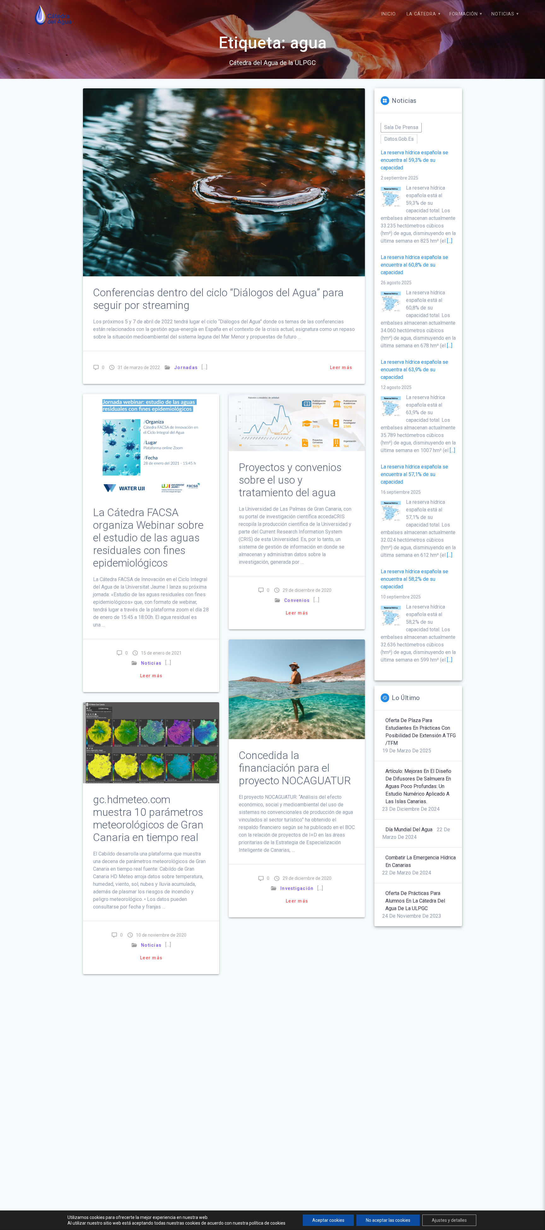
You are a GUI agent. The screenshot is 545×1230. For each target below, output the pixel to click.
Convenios (297, 600)
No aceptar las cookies (388, 1220)
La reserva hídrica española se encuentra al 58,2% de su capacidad (414, 579)
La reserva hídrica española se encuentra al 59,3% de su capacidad (414, 160)
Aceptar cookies (328, 1220)
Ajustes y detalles (449, 1220)
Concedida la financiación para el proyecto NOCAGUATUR (295, 768)
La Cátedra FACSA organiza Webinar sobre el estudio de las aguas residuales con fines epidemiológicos (148, 537)
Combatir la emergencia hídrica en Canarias (420, 861)
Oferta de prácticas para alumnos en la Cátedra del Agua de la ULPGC (415, 900)
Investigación (297, 888)
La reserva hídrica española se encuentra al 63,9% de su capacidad (414, 369)
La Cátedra (421, 14)
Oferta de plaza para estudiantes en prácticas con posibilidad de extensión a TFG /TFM (420, 731)
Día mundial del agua (408, 830)
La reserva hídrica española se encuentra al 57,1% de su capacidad (414, 474)
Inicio (388, 14)
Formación (463, 14)
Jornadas (186, 367)
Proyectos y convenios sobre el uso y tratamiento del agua (290, 480)
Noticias (502, 14)
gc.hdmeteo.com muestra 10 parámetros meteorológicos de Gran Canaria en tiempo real (148, 818)
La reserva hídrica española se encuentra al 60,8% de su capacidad (414, 264)
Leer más (341, 367)
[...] (449, 241)
